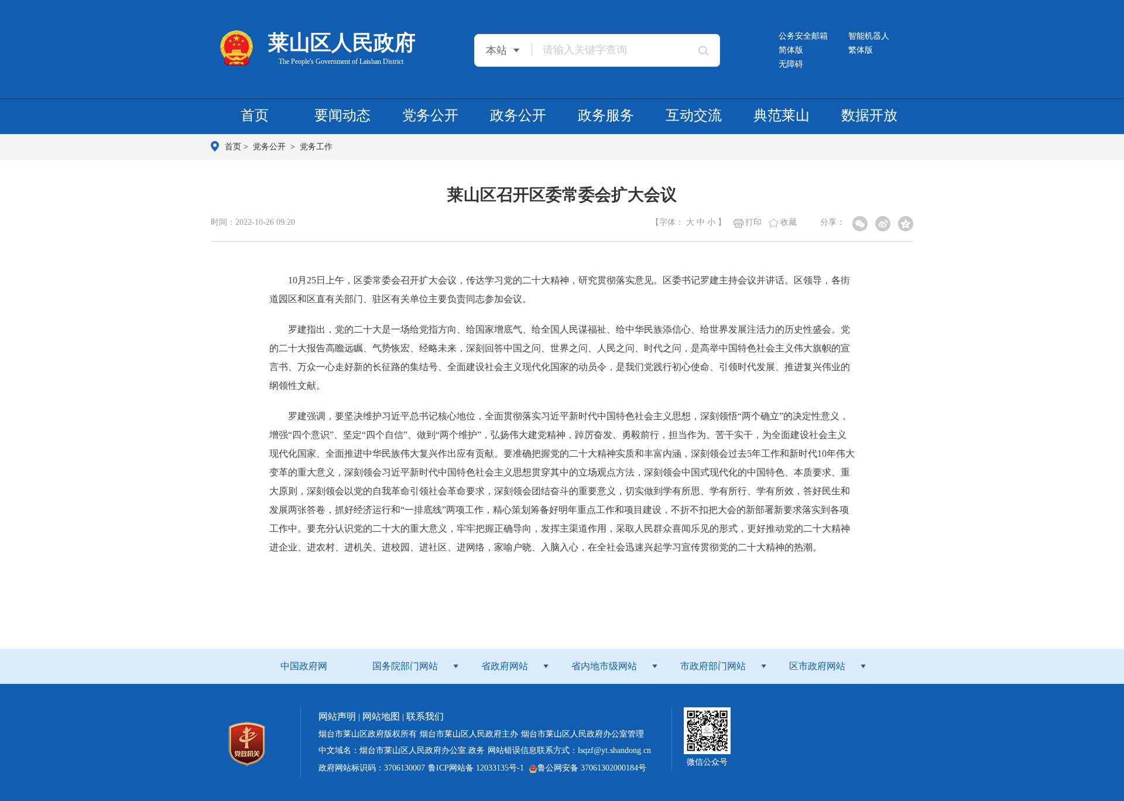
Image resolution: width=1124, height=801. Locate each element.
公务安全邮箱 (803, 36)
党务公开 (430, 115)
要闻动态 (342, 115)
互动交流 (694, 115)
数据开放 (869, 115)
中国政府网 (303, 666)
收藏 (788, 222)
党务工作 (316, 146)
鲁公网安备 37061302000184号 (591, 768)
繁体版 (860, 50)
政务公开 (518, 115)
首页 (255, 115)
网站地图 (381, 716)
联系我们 (425, 716)
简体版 (791, 50)
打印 (753, 222)
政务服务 (606, 115)
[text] (609, 49)
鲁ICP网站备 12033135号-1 (476, 768)
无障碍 (791, 64)
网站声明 (337, 716)
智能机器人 (868, 36)
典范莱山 (781, 115)
